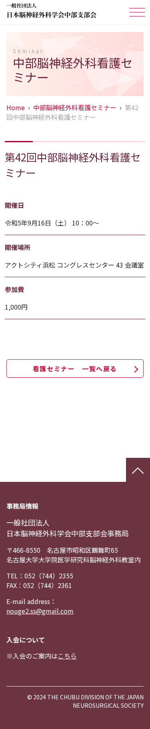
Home (15, 107)
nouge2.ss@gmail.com (40, 611)
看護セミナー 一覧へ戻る (75, 368)
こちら (67, 656)
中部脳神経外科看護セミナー (74, 107)
